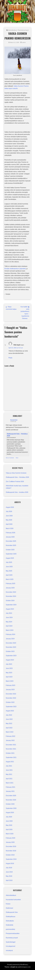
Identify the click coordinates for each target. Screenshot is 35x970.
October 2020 (10, 804)
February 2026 (10, 532)
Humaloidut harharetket (13, 899)
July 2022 (9, 715)
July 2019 (9, 867)
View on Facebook (10, 457)
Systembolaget (10, 942)
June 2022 (9, 719)
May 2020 (9, 825)
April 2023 (9, 677)
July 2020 (9, 817)
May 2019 (9, 876)
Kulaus (8, 904)
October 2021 (10, 753)
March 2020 (9, 833)
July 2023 (9, 664)
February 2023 (10, 685)
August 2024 (10, 609)
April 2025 (9, 575)
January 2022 (10, 740)
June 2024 (9, 617)
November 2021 (11, 749)
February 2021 (10, 787)
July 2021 (9, 766)
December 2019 (11, 846)
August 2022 (10, 711)
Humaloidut (13, 420)
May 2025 (9, 571)
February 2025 (10, 583)
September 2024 (11, 604)
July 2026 (9, 511)
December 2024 (11, 592)
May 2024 (9, 622)
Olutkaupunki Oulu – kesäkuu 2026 (17, 492)
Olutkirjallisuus (10, 916)
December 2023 (11, 643)
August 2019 (10, 863)
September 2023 (11, 655)
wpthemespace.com (24, 967)
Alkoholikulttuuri (11, 895)
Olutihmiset (9, 908)
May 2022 (9, 723)
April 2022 (9, 728)
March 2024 (9, 630)
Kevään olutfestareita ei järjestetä (15, 268)
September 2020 (11, 808)
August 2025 (10, 558)
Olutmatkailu (10, 921)
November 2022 (11, 698)
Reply (10, 357)
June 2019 (9, 872)
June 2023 (9, 668)
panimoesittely (10, 929)
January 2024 (10, 638)
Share (17, 457)
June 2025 (9, 566)
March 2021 (9, 783)
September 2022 (11, 706)
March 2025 (9, 579)
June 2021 (9, 770)
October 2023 (10, 651)
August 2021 (10, 761)
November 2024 (11, 596)
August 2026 (10, 507)
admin (24, 42)
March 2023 (9, 681)
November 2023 (11, 647)
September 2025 (11, 554)
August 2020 (10, 812)
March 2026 (9, 528)
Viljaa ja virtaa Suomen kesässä (16, 473)
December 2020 (11, 795)
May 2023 (9, 672)
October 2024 (10, 600)
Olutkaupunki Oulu (12, 912)
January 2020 (10, 842)
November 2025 (11, 545)
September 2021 (11, 757)
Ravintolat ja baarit (12, 938)
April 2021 (9, 778)
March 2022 (9, 732)
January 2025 (10, 588)
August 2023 (10, 660)
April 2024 (9, 626)
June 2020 (9, 821)
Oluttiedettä (9, 925)
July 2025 (9, 562)
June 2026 (9, 515)
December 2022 (11, 694)
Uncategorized (10, 946)
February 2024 (10, 634)
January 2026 (10, 537)
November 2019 (11, 851)
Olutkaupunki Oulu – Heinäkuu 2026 (17, 477)
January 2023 (10, 689)
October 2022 (10, 702)
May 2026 (9, 520)
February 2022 (10, 736)
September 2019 (11, 859)
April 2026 (9, 524)
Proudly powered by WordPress (17, 964)
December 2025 (11, 541)
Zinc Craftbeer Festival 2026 (15, 481)
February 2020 (10, 838)
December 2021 (11, 744)
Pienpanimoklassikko (12, 933)
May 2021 (9, 774)
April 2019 (9, 880)
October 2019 (10, 855)
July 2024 (9, 613)
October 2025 (10, 549)
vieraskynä (9, 950)
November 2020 (11, 800)
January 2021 (10, 791)
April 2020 (9, 829)
